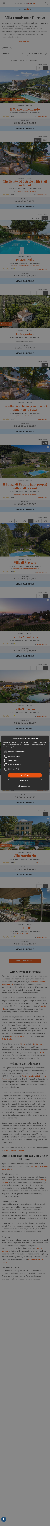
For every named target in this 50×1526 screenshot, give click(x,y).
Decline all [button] (25, 781)
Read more (16, 747)
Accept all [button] (25, 775)
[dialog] (25, 763)
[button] (25, 786)
